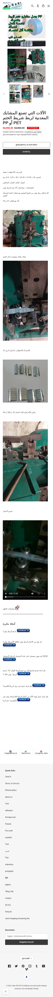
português (9, 871)
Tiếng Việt (9, 891)
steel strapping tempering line (17, 918)
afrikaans (9, 810)
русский (25, 958)
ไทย (7, 857)
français (8, 911)
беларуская (10, 817)
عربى (7, 851)
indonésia (9, 864)
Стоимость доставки (33, 132)
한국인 (8, 905)
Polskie (8, 824)
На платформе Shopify (30, 989)
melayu (8, 898)
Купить (26, 152)
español (8, 837)
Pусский (8, 830)
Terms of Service (12, 783)
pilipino (8, 884)
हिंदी (6, 878)
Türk (7, 803)
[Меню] (48, 5)
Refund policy (11, 790)
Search (8, 776)
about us (8, 797)
